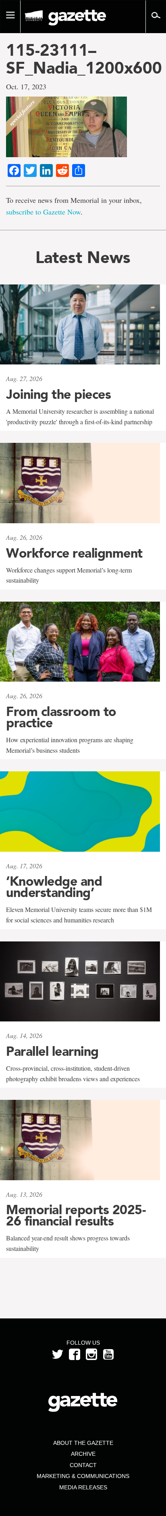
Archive (83, 1454)
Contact (83, 1465)
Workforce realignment (74, 553)
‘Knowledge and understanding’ (54, 887)
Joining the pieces (58, 394)
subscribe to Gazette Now (43, 212)
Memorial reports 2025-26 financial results (75, 1215)
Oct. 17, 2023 (26, 86)
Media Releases (83, 1487)
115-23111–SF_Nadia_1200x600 (83, 59)
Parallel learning (52, 1051)
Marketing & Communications (83, 1476)
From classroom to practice (61, 717)
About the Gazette (83, 1443)
